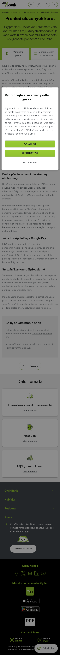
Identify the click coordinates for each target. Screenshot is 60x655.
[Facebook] (16, 573)
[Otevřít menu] (55, 4)
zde (26, 531)
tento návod (25, 348)
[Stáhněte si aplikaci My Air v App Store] (30, 601)
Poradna (16, 12)
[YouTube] (43, 573)
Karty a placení (29, 12)
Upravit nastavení (29, 162)
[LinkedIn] (36, 573)
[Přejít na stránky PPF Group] (30, 622)
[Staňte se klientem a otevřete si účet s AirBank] (31, 4)
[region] (30, 128)
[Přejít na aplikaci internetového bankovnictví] (39, 4)
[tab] (15, 54)
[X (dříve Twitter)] (23, 573)
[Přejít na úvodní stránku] (9, 4)
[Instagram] (30, 573)
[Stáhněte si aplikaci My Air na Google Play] (30, 609)
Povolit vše (30, 144)
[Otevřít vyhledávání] (47, 4)
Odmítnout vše (30, 153)
